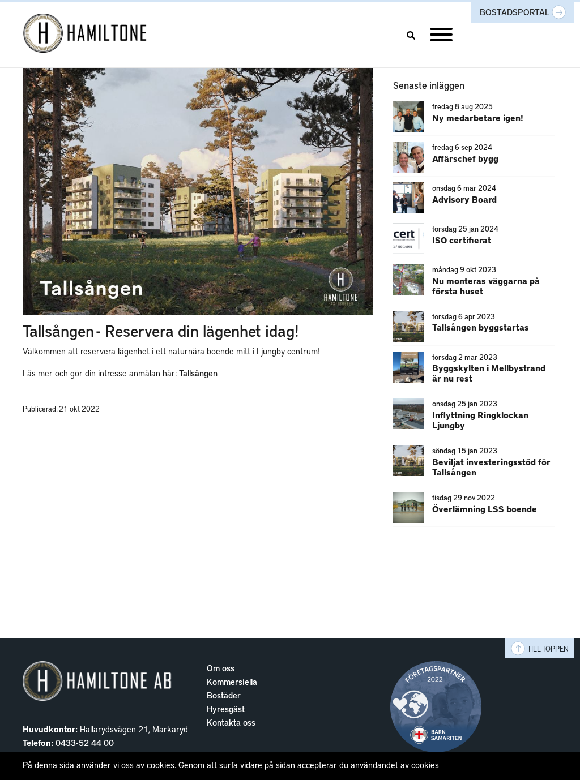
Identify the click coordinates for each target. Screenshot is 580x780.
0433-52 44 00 (85, 742)
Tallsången (198, 373)
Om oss (220, 668)
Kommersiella (232, 681)
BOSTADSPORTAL (516, 12)
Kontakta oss (231, 722)
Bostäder (224, 695)
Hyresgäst (226, 708)
